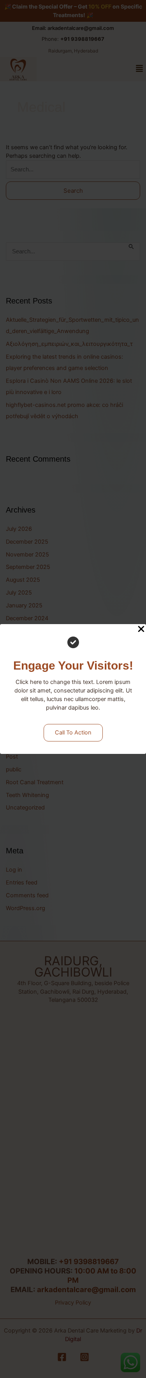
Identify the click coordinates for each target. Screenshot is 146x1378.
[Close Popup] (141, 629)
